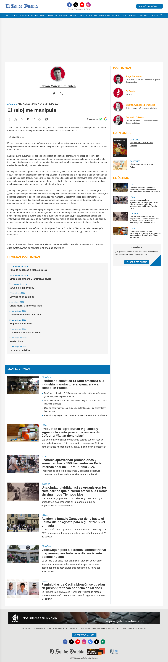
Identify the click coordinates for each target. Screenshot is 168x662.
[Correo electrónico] (34, 119)
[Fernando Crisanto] (118, 120)
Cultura (93, 15)
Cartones (73, 15)
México (34, 15)
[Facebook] (69, 4)
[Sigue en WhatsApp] (101, 119)
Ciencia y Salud (119, 15)
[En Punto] (118, 92)
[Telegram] (27, 119)
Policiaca (24, 15)
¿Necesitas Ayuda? (84, 635)
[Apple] (96, 641)
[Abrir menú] (7, 15)
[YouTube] (82, 4)
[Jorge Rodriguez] (118, 79)
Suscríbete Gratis (137, 262)
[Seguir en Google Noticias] (106, 119)
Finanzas (52, 15)
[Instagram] (88, 4)
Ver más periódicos (150, 6)
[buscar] (161, 15)
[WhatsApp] (22, 119)
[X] (75, 4)
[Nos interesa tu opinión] (84, 618)
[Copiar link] (40, 119)
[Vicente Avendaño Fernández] (118, 106)
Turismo (133, 15)
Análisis (63, 15)
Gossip (83, 15)
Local (15, 15)
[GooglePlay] (103, 641)
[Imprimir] (46, 119)
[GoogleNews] (90, 641)
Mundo (43, 15)
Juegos (154, 15)
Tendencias (104, 15)
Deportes (143, 15)
